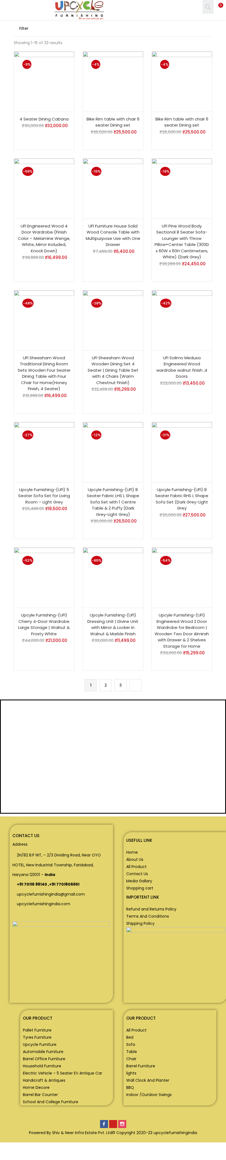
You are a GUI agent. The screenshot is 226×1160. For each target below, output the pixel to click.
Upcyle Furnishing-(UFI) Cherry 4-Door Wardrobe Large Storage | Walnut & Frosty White (44, 624)
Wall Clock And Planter (147, 1080)
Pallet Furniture (37, 1030)
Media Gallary (139, 881)
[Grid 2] (191, 28)
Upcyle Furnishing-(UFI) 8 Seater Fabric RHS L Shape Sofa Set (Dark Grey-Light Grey (181, 499)
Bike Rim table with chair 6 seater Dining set (113, 122)
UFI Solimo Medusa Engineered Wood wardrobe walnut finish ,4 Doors (181, 367)
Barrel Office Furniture (44, 1059)
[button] (218, 7)
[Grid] (182, 28)
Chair (131, 1059)
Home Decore (36, 1087)
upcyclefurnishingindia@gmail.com (51, 894)
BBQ (130, 1087)
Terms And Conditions (147, 916)
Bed (129, 1037)
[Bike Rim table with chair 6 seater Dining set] (113, 81)
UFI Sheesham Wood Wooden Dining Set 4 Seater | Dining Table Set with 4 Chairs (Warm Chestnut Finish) (113, 370)
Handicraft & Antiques (44, 1080)
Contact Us (137, 874)
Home (132, 852)
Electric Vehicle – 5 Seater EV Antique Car (62, 1073)
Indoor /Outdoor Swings (149, 1094)
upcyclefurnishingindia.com (43, 904)
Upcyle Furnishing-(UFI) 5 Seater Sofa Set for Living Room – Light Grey (44, 496)
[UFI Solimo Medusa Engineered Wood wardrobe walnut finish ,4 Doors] (182, 320)
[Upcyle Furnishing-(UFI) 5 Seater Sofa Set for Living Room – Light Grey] (44, 452)
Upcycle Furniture (40, 1044)
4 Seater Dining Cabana (44, 119)
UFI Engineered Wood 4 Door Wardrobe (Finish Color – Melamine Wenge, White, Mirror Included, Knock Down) (44, 238)
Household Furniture (42, 1066)
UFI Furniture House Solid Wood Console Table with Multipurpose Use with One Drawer (113, 235)
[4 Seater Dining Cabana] (44, 81)
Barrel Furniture (140, 1066)
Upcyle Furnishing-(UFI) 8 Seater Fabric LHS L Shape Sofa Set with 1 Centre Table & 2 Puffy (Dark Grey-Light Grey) (113, 502)
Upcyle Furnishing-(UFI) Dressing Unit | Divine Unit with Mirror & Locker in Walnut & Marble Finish (112, 624)
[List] (200, 28)
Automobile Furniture (43, 1051)
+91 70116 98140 (32, 884)
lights (131, 1073)
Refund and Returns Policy (151, 909)
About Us (134, 859)
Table (131, 1051)
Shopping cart (139, 888)
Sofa (130, 1044)
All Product (136, 866)
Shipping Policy (140, 923)
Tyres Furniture (37, 1037)
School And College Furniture (50, 1102)
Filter (23, 28)
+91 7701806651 (64, 884)
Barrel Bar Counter (40, 1094)
